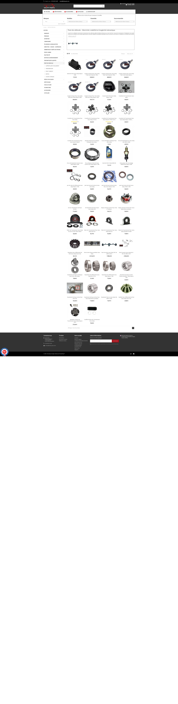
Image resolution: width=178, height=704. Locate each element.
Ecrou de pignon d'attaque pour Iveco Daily (109, 141)
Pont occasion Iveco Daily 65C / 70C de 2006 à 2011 (126, 253)
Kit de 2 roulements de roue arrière (75, 208)
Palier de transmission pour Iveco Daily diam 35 (92, 230)
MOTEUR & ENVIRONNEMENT (51, 57)
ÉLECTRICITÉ (47, 55)
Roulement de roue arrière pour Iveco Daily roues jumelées (92, 297)
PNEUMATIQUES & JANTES (50, 60)
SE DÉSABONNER (78, 345)
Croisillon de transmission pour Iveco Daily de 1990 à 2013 (109, 119)
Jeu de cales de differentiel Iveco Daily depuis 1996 (75, 186)
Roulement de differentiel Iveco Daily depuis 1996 (109, 275)
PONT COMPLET (49, 71)
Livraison (76, 337)
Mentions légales (78, 339)
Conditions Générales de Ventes (81, 340)
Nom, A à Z (130, 54)
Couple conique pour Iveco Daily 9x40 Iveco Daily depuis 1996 (92, 96)
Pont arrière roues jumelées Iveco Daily (92, 253)
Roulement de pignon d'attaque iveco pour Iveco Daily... (74, 275)
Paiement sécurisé (78, 343)
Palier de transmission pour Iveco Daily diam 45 (109, 230)
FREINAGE (46, 36)
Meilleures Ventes (62, 340)
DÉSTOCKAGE (47, 82)
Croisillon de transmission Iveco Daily (126, 96)
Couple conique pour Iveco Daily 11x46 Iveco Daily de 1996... (92, 74)
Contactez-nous (78, 346)
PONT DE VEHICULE (48, 63)
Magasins (76, 349)
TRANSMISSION (49, 68)
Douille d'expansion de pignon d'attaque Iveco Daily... (92, 141)
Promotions (61, 337)
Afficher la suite (71, 36)
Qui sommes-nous (78, 342)
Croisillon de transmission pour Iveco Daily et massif (74, 141)
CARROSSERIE (47, 41)
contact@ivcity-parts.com (64, 1)
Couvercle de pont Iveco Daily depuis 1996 (109, 96)
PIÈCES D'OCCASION (49, 79)
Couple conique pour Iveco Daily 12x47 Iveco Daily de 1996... (109, 74)
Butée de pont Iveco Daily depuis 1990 (75, 74)
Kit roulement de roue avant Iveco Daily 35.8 (92, 208)
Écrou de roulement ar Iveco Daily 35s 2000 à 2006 (126, 141)
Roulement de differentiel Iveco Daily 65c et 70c (92, 275)
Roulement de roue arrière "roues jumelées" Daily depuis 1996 (126, 276)
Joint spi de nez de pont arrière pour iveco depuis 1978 (109, 186)
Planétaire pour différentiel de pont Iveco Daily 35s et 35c (75, 253)
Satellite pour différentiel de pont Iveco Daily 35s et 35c (126, 297)
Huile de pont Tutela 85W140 (109, 163)
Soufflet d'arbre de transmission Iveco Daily (92, 320)
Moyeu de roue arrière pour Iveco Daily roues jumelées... (126, 208)
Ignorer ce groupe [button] (61, 23)
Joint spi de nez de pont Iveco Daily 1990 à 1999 (126, 186)
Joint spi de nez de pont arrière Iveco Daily (92, 186)
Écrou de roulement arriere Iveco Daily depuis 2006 (75, 163)
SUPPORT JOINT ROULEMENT (52, 65)
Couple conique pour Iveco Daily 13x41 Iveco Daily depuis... (126, 74)
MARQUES (46, 33)
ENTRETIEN (46, 38)
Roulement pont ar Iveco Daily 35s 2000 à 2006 (109, 297)
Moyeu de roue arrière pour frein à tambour (109, 208)
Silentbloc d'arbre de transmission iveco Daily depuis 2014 (74, 321)
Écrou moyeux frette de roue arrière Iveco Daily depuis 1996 (92, 163)
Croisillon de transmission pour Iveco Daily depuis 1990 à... (126, 119)
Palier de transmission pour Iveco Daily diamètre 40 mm (126, 230)
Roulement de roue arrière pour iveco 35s (74, 297)
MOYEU (47, 74)
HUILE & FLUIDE (47, 84)
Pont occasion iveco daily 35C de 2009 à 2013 (109, 253)
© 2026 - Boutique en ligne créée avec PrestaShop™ (54, 353)
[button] (89, 15)
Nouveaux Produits (63, 339)
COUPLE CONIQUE (50, 76)
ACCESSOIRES (47, 90)
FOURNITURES (47, 87)
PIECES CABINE (47, 52)
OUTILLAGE (46, 93)
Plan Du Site (77, 348)
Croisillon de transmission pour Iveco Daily (74, 119)
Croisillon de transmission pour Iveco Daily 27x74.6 (92, 119)
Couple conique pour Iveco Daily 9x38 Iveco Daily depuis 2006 (74, 96)
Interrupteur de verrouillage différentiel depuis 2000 (126, 163)
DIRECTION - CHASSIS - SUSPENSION (52, 47)
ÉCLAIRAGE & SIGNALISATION (51, 44)
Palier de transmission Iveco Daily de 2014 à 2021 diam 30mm (75, 230)
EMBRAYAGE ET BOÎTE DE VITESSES (52, 49)
